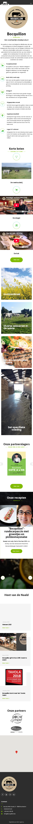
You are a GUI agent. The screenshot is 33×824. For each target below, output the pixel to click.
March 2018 (5, 655)
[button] (16, 752)
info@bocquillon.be (9, 814)
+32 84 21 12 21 (8, 809)
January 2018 (5, 690)
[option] (16, 171)
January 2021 (5, 622)
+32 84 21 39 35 (8, 811)
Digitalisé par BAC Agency (16, 822)
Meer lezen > (16, 551)
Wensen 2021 (6, 625)
